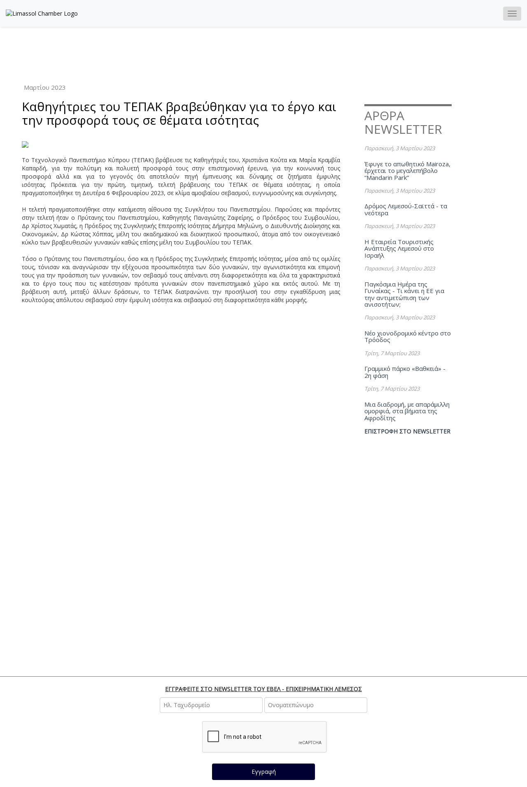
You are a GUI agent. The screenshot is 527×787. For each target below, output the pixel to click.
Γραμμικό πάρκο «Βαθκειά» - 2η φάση (404, 372)
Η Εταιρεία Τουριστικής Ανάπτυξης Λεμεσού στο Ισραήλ (399, 248)
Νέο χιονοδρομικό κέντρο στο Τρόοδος (407, 336)
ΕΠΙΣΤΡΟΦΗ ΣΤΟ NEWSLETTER (407, 431)
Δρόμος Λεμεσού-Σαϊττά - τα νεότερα (405, 209)
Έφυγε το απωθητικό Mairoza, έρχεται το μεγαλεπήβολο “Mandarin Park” (407, 171)
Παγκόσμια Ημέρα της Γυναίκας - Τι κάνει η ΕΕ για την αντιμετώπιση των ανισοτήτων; (404, 294)
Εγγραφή (264, 771)
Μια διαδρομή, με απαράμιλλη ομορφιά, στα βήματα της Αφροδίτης (407, 411)
